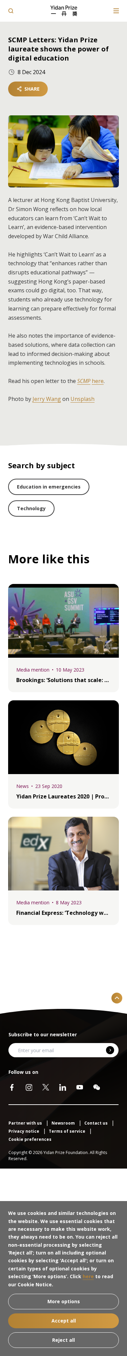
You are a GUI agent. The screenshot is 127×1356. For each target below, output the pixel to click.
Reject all (63, 1340)
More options (63, 1301)
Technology (31, 508)
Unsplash (82, 399)
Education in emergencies (49, 486)
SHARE (32, 89)
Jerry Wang (47, 399)
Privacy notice (24, 1131)
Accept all (63, 1320)
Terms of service (67, 1131)
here (98, 381)
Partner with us (25, 1123)
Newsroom (63, 1123)
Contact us (96, 1123)
